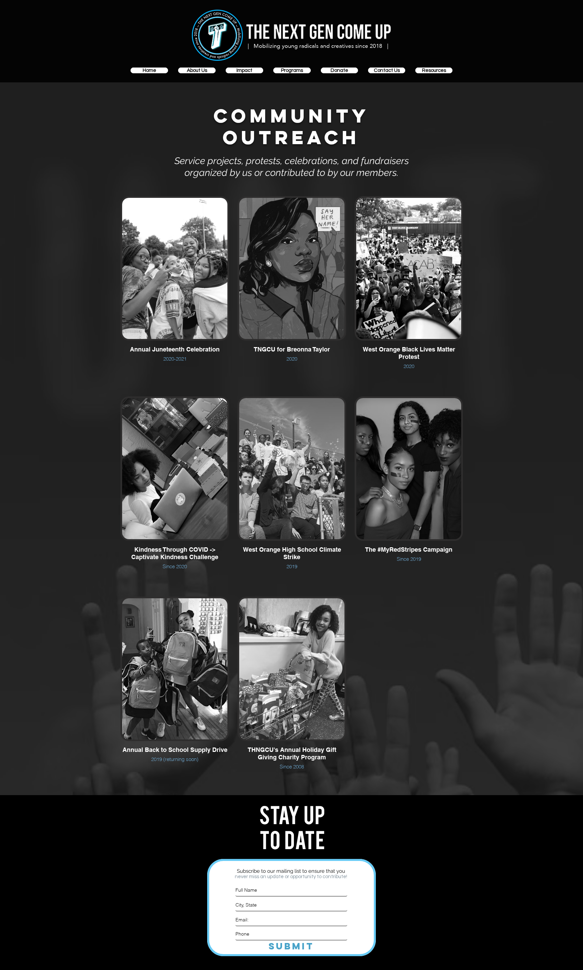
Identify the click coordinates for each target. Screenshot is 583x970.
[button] (197, 70)
